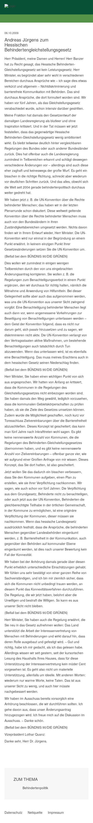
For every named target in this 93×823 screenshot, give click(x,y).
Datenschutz (13, 812)
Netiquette (35, 812)
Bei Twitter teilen (12, 747)
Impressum (56, 812)
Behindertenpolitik (35, 788)
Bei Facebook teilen (6, 747)
